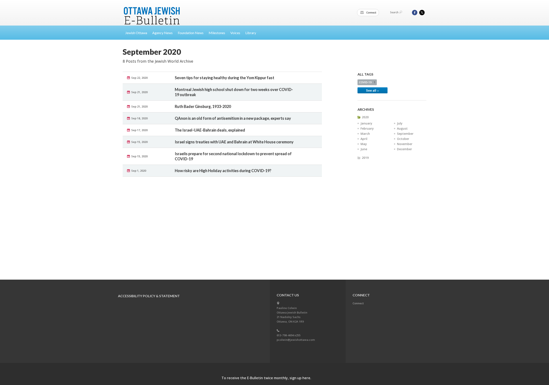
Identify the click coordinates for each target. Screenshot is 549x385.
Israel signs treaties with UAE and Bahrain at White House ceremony (234, 141)
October (403, 139)
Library (250, 33)
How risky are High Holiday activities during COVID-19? (223, 170)
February (367, 128)
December (404, 149)
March (365, 134)
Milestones (217, 33)
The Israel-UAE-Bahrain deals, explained (210, 130)
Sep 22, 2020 (139, 78)
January (366, 123)
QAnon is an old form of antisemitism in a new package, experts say (233, 118)
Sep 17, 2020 (139, 130)
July (400, 123)
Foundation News (191, 33)
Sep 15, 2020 (139, 142)
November (404, 144)
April (363, 139)
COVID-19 (367, 82)
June (363, 149)
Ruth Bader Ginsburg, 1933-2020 (203, 106)
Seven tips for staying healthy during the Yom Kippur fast (224, 77)
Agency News (162, 33)
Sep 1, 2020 (138, 171)
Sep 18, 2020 (139, 118)
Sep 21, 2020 (139, 92)
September (405, 134)
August (402, 128)
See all (371, 90)
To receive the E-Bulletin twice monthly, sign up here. (266, 378)
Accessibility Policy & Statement (149, 296)
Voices (235, 33)
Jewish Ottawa (136, 33)
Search (394, 12)
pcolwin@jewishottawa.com (296, 340)
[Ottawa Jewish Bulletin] (152, 10)
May (363, 144)
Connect (371, 12)
